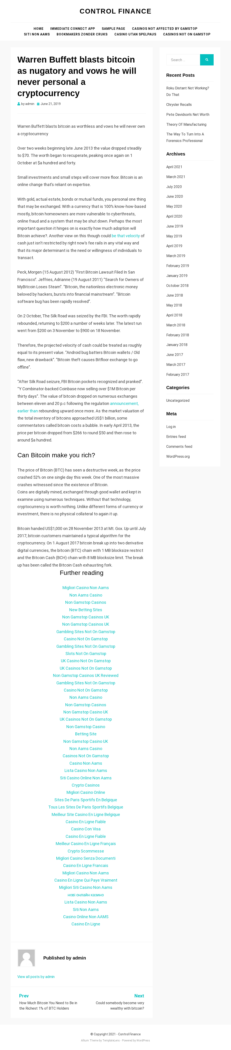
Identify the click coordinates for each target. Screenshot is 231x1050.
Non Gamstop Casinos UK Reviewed (85, 675)
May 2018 (174, 305)
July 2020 (174, 187)
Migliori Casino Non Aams (85, 587)
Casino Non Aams (85, 763)
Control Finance (116, 11)
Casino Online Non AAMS (86, 916)
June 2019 (174, 226)
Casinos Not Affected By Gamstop (164, 28)
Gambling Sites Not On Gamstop (85, 631)
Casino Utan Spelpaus (135, 34)
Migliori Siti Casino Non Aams (85, 887)
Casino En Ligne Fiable (86, 821)
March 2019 (175, 256)
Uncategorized (177, 400)
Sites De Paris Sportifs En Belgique (85, 799)
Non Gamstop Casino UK (85, 712)
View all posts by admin (36, 977)
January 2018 (176, 345)
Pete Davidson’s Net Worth (187, 114)
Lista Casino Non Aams (86, 770)
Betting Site (86, 734)
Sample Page (113, 28)
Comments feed (179, 446)
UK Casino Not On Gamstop (86, 660)
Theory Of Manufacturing (186, 124)
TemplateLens (111, 1040)
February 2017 (177, 374)
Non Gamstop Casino (85, 726)
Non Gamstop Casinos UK (85, 617)
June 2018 (174, 295)
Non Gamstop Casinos (85, 602)
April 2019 (174, 246)
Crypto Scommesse (86, 851)
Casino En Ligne (86, 924)
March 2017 (175, 364)
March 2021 (175, 177)
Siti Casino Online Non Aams (86, 778)
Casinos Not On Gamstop (186, 34)
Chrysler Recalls (179, 104)
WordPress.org (178, 456)
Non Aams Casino (85, 595)
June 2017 (174, 355)
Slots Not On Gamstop (85, 653)
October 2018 (177, 285)
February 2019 (177, 266)
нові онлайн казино (86, 894)
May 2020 (174, 206)
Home (39, 28)
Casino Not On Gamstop (86, 639)
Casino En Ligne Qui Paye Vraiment (85, 880)
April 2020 (174, 216)
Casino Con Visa (86, 829)
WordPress (143, 1040)
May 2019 (174, 236)
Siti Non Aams (37, 34)
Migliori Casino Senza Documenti (86, 858)
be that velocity (126, 235)
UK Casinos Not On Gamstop (86, 668)
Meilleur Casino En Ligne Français (86, 843)
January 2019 (176, 276)
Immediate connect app (72, 28)
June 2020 (174, 196)
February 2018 (177, 335)
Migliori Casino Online (86, 792)
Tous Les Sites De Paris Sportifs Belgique (85, 807)
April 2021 (174, 167)
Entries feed (176, 436)
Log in (171, 427)
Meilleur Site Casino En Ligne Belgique (86, 814)
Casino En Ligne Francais (85, 865)
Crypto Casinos (86, 785)
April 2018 (174, 315)
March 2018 (175, 325)
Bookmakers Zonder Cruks (82, 34)
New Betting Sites (85, 609)
